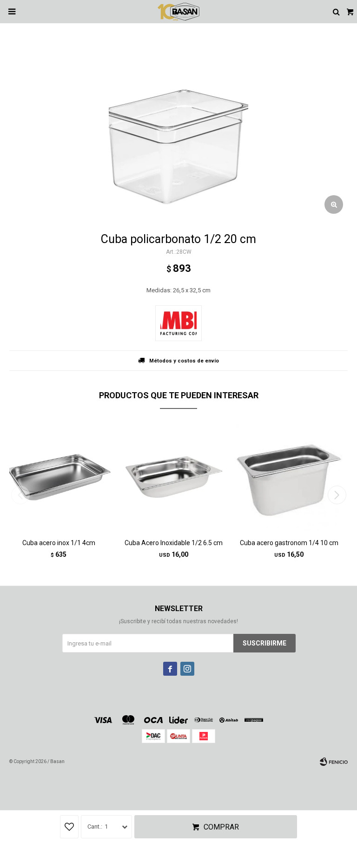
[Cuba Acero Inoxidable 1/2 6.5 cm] (174, 477)
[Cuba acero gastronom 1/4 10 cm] (289, 477)
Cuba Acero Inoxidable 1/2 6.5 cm (174, 543)
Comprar (221, 827)
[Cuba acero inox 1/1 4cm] (59, 477)
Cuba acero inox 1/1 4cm (58, 543)
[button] (337, 495)
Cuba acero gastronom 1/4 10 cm (289, 543)
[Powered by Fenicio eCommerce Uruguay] (334, 762)
